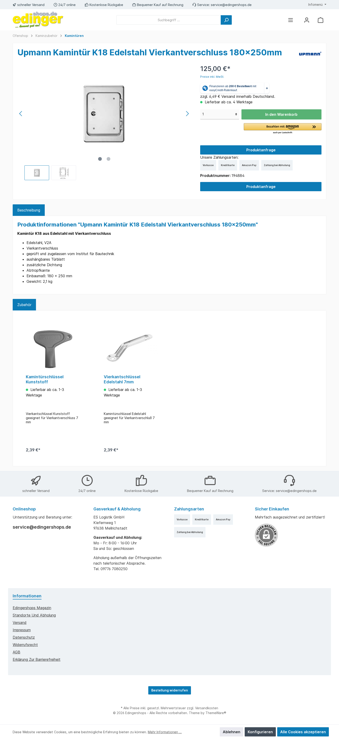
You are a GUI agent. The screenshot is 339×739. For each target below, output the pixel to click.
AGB (16, 652)
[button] (282, 128)
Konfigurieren (260, 732)
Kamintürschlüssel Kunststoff (45, 379)
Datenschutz (24, 637)
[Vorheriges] (21, 113)
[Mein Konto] (306, 20)
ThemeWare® (215, 713)
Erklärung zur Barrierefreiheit (36, 659)
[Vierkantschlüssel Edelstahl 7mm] (131, 348)
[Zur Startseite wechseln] (38, 20)
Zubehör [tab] (24, 304)
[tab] (29, 210)
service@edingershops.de (231, 5)
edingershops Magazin (32, 607)
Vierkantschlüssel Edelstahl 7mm (122, 379)
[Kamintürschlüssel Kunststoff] (53, 348)
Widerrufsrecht (25, 644)
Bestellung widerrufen (169, 690)
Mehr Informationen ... (165, 732)
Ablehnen (231, 732)
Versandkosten (206, 708)
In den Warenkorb (281, 114)
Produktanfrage (261, 150)
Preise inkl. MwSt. (212, 76)
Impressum (22, 630)
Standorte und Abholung (34, 615)
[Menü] (290, 20)
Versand (20, 622)
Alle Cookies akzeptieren (303, 732)
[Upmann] (310, 53)
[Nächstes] (187, 113)
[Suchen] (226, 20)
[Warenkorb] (320, 20)
